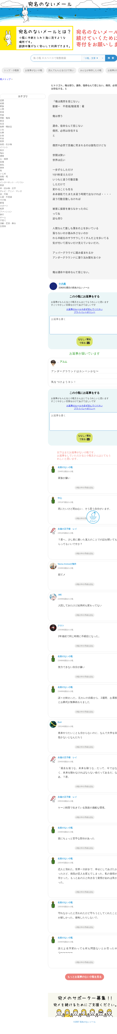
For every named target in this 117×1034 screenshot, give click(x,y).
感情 (2, 156)
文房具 (3, 226)
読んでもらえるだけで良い (61, 70)
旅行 (2, 214)
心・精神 (4, 159)
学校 (2, 115)
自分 (2, 150)
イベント (4, 147)
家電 (2, 203)
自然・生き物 (6, 144)
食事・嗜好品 (6, 126)
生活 (2, 124)
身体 (2, 168)
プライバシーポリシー (84, 312)
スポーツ (4, 206)
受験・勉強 (5, 118)
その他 (3, 200)
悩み (2, 153)
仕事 (2, 132)
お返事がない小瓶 (33, 70)
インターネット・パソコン (12, 182)
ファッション (6, 211)
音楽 (2, 185)
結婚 (2, 103)
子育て (3, 220)
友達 (2, 112)
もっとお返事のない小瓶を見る (84, 976)
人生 (2, 130)
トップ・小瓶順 (11, 70)
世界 (2, 141)
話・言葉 (4, 194)
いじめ (3, 173)
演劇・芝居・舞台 (8, 223)
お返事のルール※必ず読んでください (84, 309)
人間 (2, 109)
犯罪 (2, 209)
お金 (2, 135)
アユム (63, 361)
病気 (2, 165)
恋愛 (2, 100)
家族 (2, 106)
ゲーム (3, 217)
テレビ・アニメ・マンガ (11, 191)
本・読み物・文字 (8, 188)
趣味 (2, 179)
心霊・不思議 (6, 197)
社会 (2, 138)
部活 (2, 121)
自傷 (2, 162)
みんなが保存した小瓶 (90, 70)
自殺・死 (4, 176)
